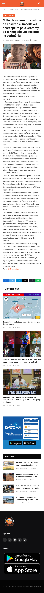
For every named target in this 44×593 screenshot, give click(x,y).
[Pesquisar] (35, 3)
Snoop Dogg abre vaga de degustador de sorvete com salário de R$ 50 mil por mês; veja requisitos (22, 399)
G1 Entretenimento (14, 269)
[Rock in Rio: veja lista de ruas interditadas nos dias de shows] (22, 306)
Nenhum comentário (22, 40)
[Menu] (3, 3)
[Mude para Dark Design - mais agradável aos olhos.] (39, 3)
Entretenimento (9, 15)
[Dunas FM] (22, 3)
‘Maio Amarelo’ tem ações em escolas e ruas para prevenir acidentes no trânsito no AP (27, 488)
